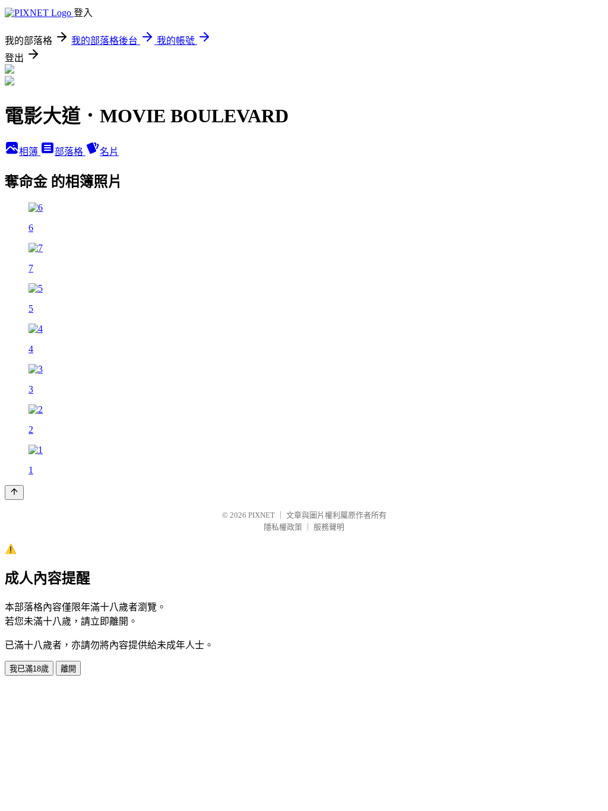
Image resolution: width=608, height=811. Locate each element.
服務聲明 (329, 526)
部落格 (70, 152)
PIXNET (261, 515)
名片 (109, 152)
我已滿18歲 (29, 668)
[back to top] (14, 492)
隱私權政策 (283, 526)
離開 (68, 668)
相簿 (29, 152)
